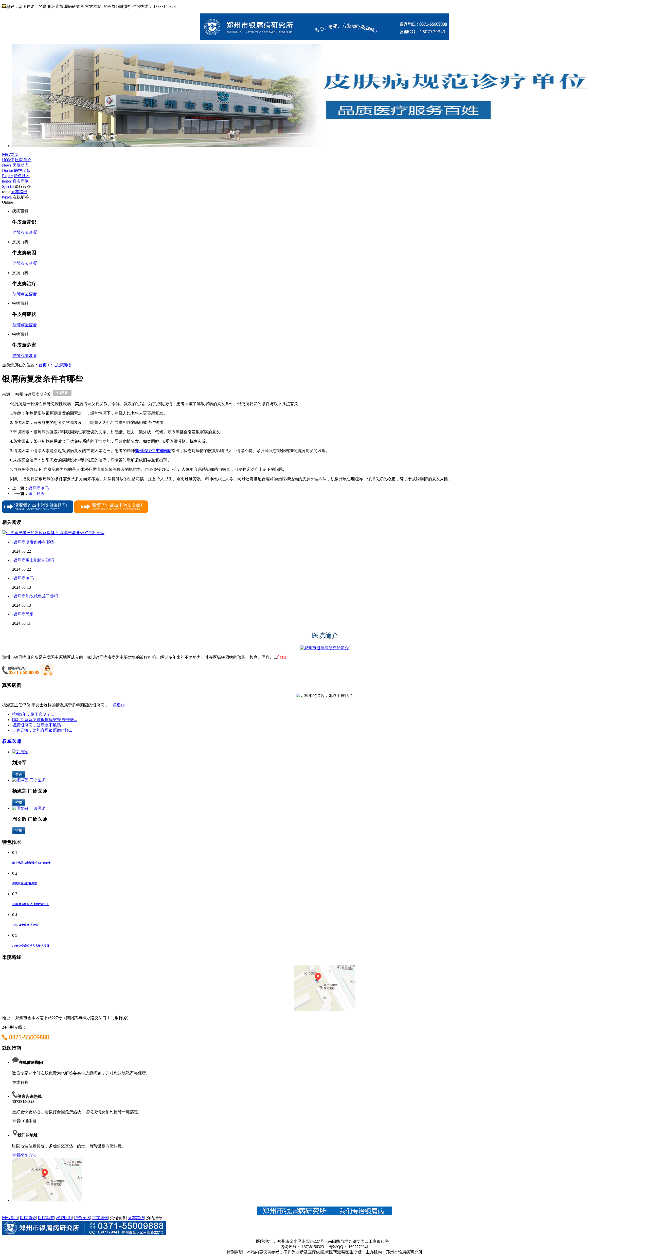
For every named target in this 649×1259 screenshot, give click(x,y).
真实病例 (100, 1218)
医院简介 (28, 1218)
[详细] (282, 657)
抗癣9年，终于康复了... (33, 714)
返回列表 (36, 493)
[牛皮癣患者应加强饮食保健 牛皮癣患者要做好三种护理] (53, 533)
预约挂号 (154, 1218)
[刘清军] (20, 752)
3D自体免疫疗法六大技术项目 (30, 945)
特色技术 (82, 1218)
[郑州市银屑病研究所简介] (324, 648)
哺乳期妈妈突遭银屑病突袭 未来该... (44, 719)
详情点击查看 (24, 232)
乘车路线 (136, 1218)
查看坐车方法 (24, 1155)
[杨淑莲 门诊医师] (29, 780)
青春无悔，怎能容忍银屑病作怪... (42, 730)
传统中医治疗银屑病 (24, 883)
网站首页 (10, 1218)
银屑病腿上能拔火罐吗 (33, 560)
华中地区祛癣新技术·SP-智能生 (31, 862)
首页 (43, 365)
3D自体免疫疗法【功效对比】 (30, 904)
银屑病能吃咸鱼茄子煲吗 (35, 596)
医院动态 (46, 1218)
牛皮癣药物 (61, 365)
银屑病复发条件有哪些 (33, 542)
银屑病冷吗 (38, 488)
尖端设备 (118, 1218)
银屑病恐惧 (23, 614)
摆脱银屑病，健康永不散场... (38, 725)
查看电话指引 (24, 1121)
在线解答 (20, 1082)
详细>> (119, 705)
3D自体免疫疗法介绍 (25, 924)
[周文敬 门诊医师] (29, 808)
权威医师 (11, 741)
